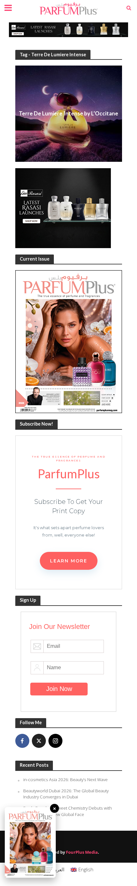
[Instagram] (55, 741)
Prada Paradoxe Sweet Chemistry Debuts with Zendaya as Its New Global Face (67, 811)
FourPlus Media (82, 852)
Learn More (68, 561)
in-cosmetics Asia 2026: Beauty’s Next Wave (65, 779)
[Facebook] (22, 741)
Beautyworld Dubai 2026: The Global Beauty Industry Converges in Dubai (66, 794)
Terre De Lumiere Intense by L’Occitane (68, 113)
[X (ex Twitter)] (39, 741)
